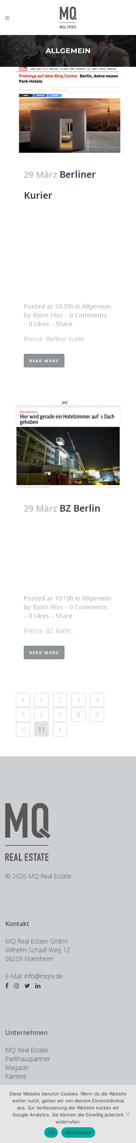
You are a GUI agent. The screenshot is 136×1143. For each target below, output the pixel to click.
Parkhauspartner (27, 1058)
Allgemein (96, 306)
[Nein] (127, 1113)
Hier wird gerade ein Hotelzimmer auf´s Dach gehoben (66, 562)
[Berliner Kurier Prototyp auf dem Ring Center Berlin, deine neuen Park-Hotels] (68, 111)
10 (23, 729)
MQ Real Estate (26, 1050)
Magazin (17, 1067)
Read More (44, 360)
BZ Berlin (80, 508)
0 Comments (88, 315)
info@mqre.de (43, 976)
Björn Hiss (48, 315)
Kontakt (17, 923)
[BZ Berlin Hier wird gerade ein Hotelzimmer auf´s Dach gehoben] (68, 445)
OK (51, 1132)
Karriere (16, 1076)
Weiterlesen (78, 1132)
